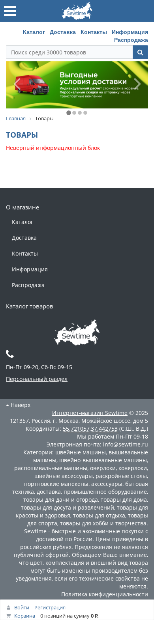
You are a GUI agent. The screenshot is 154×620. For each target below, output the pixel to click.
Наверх (19, 405)
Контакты (94, 31)
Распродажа (131, 39)
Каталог (34, 31)
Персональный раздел (37, 379)
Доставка (63, 31)
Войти (21, 607)
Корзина (24, 615)
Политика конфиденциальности (104, 594)
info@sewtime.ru (125, 444)
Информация (130, 31)
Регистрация (50, 607)
